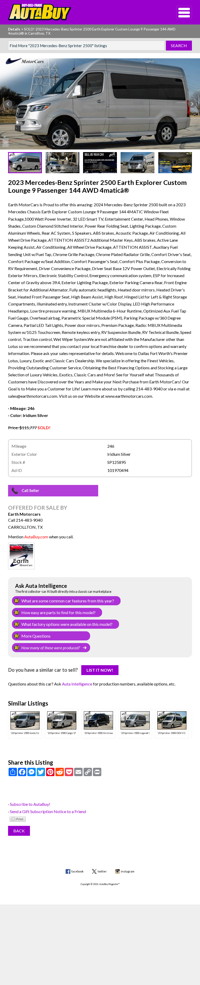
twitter (102, 871)
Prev (8, 104)
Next (192, 104)
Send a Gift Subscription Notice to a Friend (48, 811)
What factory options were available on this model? (67, 624)
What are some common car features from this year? (67, 600)
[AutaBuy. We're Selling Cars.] (84, 12)
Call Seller (30, 490)
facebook (77, 871)
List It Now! (99, 670)
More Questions (36, 635)
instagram (127, 871)
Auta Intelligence (77, 683)
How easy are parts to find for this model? (58, 612)
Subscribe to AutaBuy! (30, 804)
